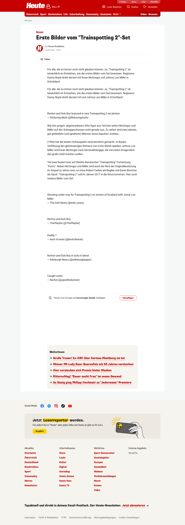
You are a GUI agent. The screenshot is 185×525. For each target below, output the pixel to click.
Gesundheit (100, 467)
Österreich (32, 14)
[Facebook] (42, 405)
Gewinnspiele (101, 457)
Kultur (62, 462)
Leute (62, 457)
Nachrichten (31, 467)
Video (143, 14)
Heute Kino (65, 480)
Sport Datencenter (104, 453)
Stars (62, 453)
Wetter (29, 480)
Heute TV (64, 485)
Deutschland (31, 462)
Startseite (28, 21)
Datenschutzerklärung (80, 517)
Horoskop (64, 471)
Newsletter (31, 485)
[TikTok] (63, 405)
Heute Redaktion (56, 46)
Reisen (97, 485)
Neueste (153, 14)
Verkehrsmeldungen (105, 476)
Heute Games (66, 476)
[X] (49, 405)
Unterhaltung (77, 14)
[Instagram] (56, 405)
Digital (63, 467)
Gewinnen (105, 14)
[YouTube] (70, 405)
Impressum (30, 517)
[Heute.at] (35, 5)
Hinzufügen (128, 298)
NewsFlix (133, 453)
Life (66, 14)
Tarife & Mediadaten (48, 517)
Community (92, 14)
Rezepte (98, 462)
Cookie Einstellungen (129, 517)
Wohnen (98, 471)
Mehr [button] (116, 14)
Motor (97, 480)
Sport (43, 14)
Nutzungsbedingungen (105, 517)
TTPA (63, 517)
